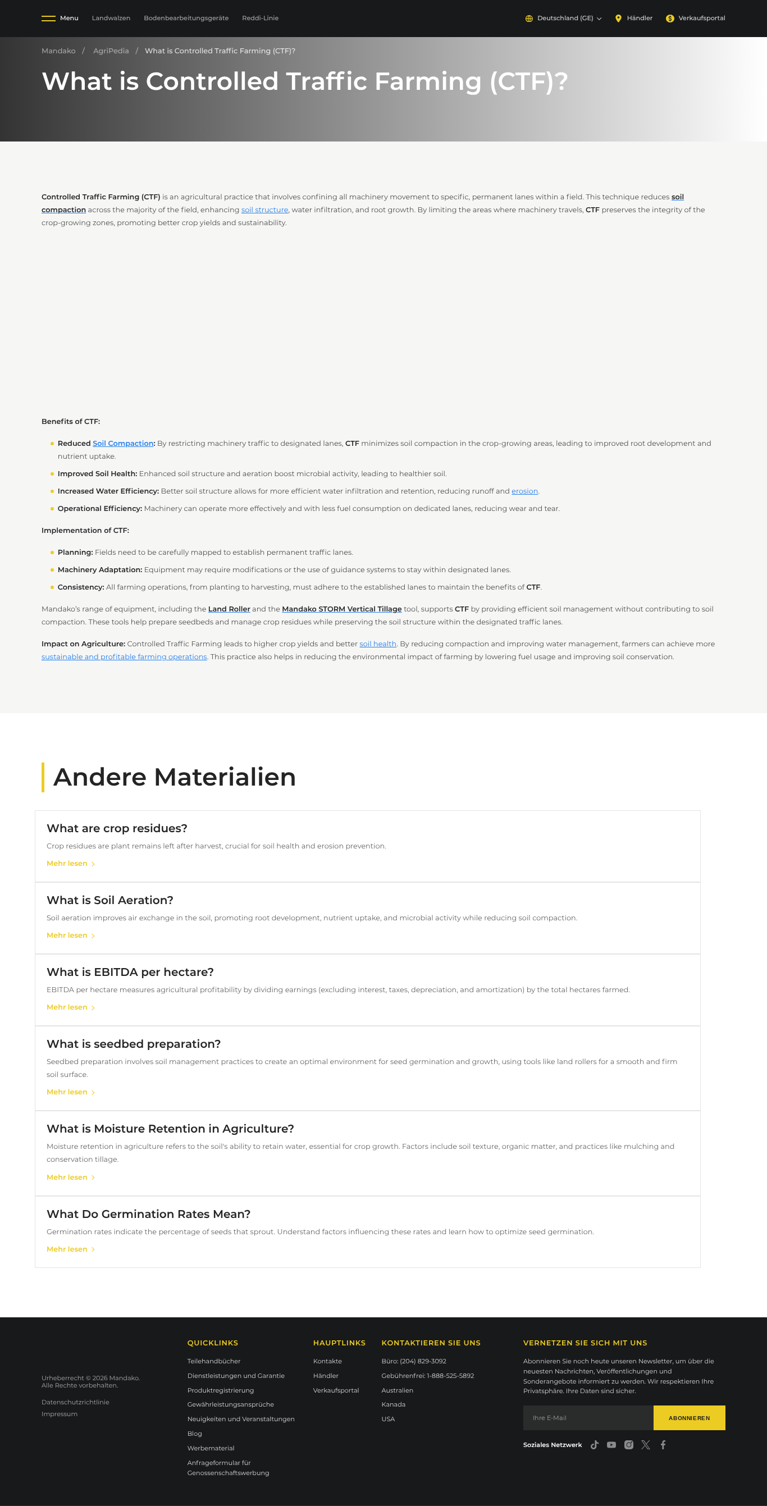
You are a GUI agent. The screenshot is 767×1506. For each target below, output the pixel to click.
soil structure (265, 210)
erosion (525, 491)
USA (388, 1419)
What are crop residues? (117, 829)
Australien (398, 1390)
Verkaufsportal (702, 18)
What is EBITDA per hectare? (130, 972)
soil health (378, 644)
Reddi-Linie (260, 18)
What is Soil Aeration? (110, 900)
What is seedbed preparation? (134, 1044)
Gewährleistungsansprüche (231, 1404)
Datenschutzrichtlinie (75, 1402)
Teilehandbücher (214, 1361)
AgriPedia (111, 51)
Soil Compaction (123, 444)
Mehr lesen (67, 864)
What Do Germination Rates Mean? (149, 1214)
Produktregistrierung (221, 1390)
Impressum (59, 1414)
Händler (639, 18)
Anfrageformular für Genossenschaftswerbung (229, 1468)
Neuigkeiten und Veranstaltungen (241, 1419)
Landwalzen (111, 18)
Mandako (59, 51)
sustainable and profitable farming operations (124, 657)
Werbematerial (211, 1448)
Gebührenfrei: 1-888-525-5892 (428, 1376)
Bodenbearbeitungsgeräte (186, 18)
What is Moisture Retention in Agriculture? (170, 1129)
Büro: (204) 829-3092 (414, 1361)
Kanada (394, 1404)
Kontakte (327, 1361)
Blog (195, 1433)
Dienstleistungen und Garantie (236, 1376)
